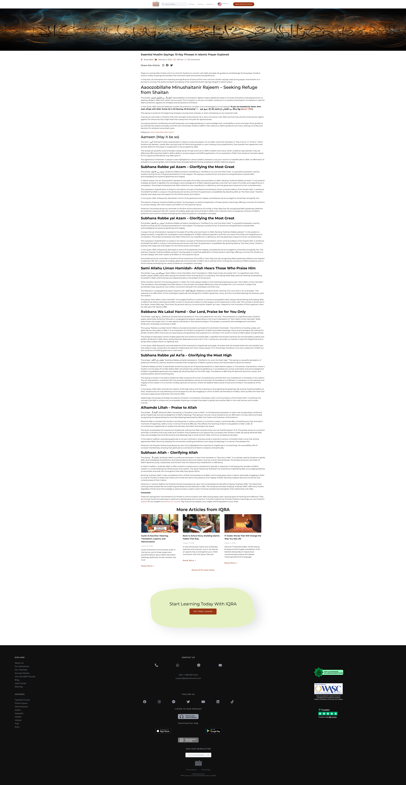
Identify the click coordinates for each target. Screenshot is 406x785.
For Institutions (22, 666)
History (18, 720)
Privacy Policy (206, 769)
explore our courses (172, 502)
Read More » (147, 566)
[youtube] (203, 702)
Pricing (200, 4)
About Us (19, 663)
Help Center (20, 683)
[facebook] (144, 702)
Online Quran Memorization (21, 705)
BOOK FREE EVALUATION (243, 4)
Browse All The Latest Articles (203, 570)
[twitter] (188, 702)
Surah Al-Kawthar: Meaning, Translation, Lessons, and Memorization (154, 539)
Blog (17, 680)
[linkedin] (218, 702)
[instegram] (159, 702)
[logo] (198, 763)
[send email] (208, 755)
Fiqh (17, 723)
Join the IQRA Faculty (25, 676)
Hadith (18, 717)
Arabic (18, 710)
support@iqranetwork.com (188, 678)
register (144, 502)
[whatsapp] (177, 665)
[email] (220, 665)
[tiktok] (232, 702)
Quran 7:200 (246, 109)
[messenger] (198, 665)
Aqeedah (19, 713)
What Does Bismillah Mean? (162, 132)
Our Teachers (21, 670)
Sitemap (19, 687)
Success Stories (22, 673)
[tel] (156, 665)
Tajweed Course (22, 700)
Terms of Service (191, 769)
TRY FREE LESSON (203, 611)
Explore (209, 4)
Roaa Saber (148, 60)
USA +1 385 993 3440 (188, 675)
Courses (191, 4)
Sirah (17, 727)
